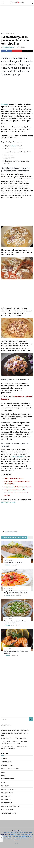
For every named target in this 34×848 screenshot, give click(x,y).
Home (2, 33)
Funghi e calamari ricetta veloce (15, 490)
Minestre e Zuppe (7, 779)
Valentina (8, 565)
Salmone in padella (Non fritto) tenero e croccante (16, 652)
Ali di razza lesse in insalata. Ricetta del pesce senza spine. (16, 622)
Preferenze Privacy (17, 831)
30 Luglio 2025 (21, 47)
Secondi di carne (7, 810)
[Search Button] (32, 2)
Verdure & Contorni (8, 813)
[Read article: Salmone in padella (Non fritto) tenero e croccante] (17, 640)
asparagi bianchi (18, 456)
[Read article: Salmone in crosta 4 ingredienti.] (17, 552)
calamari (13, 146)
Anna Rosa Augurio (8, 47)
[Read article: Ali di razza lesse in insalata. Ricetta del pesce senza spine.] (17, 610)
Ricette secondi (7, 803)
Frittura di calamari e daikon (13, 478)
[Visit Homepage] (17, 2)
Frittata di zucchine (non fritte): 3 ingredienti (13, 738)
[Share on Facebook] (6, 51)
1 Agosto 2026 (14, 565)
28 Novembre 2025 (16, 595)
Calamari (4, 104)
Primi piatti (5, 786)
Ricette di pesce (10, 33)
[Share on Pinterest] (17, 51)
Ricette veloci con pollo (10, 806)
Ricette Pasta (6, 796)
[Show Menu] (2, 2)
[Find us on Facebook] (15, 843)
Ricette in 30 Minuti (6, 834)
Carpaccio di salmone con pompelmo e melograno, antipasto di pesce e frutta (16, 592)
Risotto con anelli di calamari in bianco (17, 487)
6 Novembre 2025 (15, 625)
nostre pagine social (8, 502)
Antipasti (4, 758)
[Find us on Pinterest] (17, 843)
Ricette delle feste (8, 789)
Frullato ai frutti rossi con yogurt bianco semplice (15, 730)
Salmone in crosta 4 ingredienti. (13, 563)
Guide (3, 775)
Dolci (3, 772)
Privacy (1, 839)
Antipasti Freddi (7, 765)
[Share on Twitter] (27, 51)
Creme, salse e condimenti (10, 769)
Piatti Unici (5, 782)
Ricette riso (5, 799)
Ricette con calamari (11, 531)
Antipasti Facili (6, 762)
